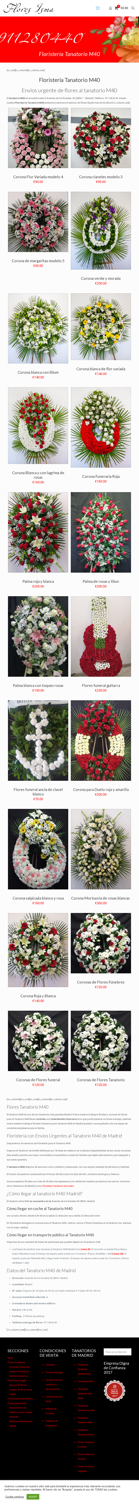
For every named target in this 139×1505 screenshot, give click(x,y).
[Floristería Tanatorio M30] (29, 8)
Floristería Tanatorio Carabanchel (84, 1369)
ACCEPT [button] (33, 1496)
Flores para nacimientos (20, 1398)
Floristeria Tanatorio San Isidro (58, 1186)
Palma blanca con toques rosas (38, 685)
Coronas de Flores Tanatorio (101, 1079)
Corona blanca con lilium (38, 372)
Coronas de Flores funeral (38, 1079)
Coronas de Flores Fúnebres (101, 982)
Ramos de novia (17, 1407)
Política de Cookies (51, 1411)
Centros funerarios (19, 1371)
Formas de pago (54, 1372)
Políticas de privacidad (52, 1423)
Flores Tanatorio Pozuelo (86, 1456)
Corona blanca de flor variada (100, 368)
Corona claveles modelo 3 (101, 176)
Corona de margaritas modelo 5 (38, 260)
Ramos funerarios (18, 1376)
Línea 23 (85, 1249)
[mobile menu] (98, 8)
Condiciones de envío (54, 1399)
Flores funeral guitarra (101, 685)
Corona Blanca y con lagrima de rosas (38, 474)
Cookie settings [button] (14, 1496)
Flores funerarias (16, 1362)
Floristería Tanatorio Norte (86, 1432)
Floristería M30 (85, 1381)
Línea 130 (118, 1253)
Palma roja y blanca (38, 581)
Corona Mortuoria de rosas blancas (100, 898)
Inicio (10, 1357)
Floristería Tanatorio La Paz (86, 1408)
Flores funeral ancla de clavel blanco (38, 791)
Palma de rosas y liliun (101, 581)
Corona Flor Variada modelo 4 (38, 176)
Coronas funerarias (19, 1367)
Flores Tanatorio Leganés (86, 1468)
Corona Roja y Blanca (38, 995)
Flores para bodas (17, 1403)
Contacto (50, 1364)
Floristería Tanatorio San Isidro (85, 1393)
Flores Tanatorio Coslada (86, 1444)
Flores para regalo (17, 1380)
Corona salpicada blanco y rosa (38, 898)
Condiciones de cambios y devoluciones (54, 1384)
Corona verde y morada (101, 278)
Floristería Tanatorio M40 (85, 1420)
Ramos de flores (18, 1385)
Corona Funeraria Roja (101, 476)
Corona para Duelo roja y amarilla (101, 789)
